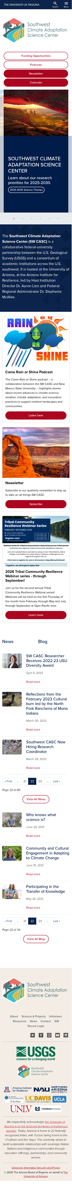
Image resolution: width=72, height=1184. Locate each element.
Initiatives (55, 1016)
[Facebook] (41, 1035)
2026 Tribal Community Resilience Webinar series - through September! (34, 576)
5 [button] (50, 220)
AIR (56, 1021)
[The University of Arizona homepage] (21, 4)
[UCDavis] (38, 1099)
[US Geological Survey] (35, 1053)
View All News (36, 799)
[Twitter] (32, 1035)
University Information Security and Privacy (36, 1167)
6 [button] (59, 220)
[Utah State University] (47, 1108)
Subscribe (36, 504)
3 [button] (33, 220)
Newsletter (36, 74)
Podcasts (36, 65)
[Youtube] (57, 1035)
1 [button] (15, 220)
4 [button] (41, 220)
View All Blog (36, 939)
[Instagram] (49, 1035)
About (14, 1016)
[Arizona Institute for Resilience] (18, 1089)
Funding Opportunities (35, 56)
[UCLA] (59, 1099)
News (33, 1021)
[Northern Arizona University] (50, 1089)
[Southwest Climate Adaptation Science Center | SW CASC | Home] (36, 30)
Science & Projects (34, 1016)
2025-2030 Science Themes (26, 189)
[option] (36, 151)
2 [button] (24, 220)
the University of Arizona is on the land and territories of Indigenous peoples (36, 1126)
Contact (46, 1021)
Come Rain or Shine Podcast (29, 372)
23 (40, 781)
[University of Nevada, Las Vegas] (21, 1108)
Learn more (36, 615)
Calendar (36, 82)
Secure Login (35, 1026)
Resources (19, 1021)
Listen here (36, 415)
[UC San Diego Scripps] (14, 1099)
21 (24, 781)
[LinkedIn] (66, 1035)
